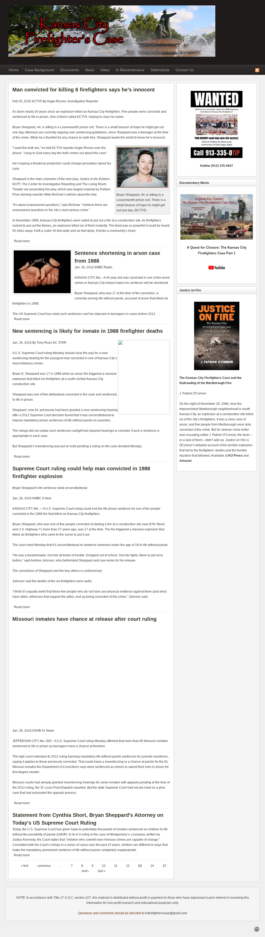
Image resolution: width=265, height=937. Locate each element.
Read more (22, 241)
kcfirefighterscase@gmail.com (166, 913)
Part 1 (230, 253)
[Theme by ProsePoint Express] (256, 929)
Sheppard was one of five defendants (38, 394)
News (89, 70)
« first (24, 866)
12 (128, 866)
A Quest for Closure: (203, 247)
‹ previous (44, 866)
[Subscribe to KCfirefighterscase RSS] (257, 70)
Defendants (160, 70)
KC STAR (59, 342)
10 (104, 866)
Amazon (185, 461)
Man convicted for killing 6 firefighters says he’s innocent (83, 89)
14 (152, 866)
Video (105, 70)
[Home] (111, 55)
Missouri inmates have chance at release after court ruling (84, 619)
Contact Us (185, 70)
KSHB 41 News (43, 730)
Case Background (39, 70)
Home (14, 70)
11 (115, 866)
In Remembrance (130, 70)
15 (164, 866)
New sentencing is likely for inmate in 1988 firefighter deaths (87, 331)
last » (101, 871)
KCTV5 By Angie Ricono (49, 101)
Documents (69, 70)
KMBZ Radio (103, 267)
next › (85, 871)
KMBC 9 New (41, 498)
